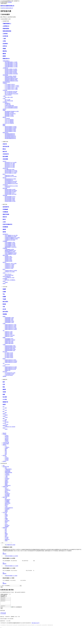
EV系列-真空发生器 (9, 375)
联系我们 (4, 461)
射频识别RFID (6, 58)
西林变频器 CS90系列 (9, 114)
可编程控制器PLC (7, 23)
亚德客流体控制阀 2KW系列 (10, 346)
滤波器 (4, 229)
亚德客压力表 (7, 370)
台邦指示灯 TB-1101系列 (10, 271)
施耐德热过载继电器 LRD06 (10, 250)
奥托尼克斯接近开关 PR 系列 (10, 182)
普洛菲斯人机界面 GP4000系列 (11, 72)
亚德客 (6, 448)
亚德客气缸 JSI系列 (8, 334)
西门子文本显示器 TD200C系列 (11, 91)
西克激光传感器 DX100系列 (10, 191)
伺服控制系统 (6, 28)
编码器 (4, 53)
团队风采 (6, 439)
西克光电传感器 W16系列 (10, 200)
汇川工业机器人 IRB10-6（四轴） (11, 89)
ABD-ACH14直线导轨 (9, 121)
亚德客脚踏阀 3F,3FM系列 (10, 339)
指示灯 (4, 219)
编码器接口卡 (7, 103)
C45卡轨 (5, 399)
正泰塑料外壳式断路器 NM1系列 (11, 238)
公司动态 (6, 460)
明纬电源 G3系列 (8, 256)
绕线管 (4, 389)
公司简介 (6, 435)
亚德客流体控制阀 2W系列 (10, 345)
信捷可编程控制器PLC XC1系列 (11, 63)
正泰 (6, 453)
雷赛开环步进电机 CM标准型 (10, 76)
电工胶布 (5, 397)
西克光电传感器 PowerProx (10, 196)
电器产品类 (5, 497)
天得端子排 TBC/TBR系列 (10, 426)
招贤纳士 (6, 440)
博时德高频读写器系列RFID (10, 136)
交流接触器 (5, 209)
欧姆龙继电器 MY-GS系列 (10, 251)
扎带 (4, 384)
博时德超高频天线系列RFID (10, 137)
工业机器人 (5, 33)
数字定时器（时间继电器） (10, 279)
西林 (6, 450)
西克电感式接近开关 (9, 180)
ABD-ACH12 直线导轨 (9, 123)
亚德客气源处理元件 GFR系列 (11, 329)
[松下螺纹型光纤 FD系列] (10, 544)
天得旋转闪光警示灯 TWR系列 (11, 270)
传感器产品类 (5, 486)
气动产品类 (5, 512)
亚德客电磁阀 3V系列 (9, 318)
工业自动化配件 (6, 443)
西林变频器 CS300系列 (9, 116)
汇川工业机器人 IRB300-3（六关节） (12, 85)
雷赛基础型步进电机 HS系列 (10, 77)
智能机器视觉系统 (7, 31)
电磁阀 (4, 289)
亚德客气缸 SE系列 (8, 332)
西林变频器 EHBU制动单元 (10, 113)
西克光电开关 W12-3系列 (10, 164)
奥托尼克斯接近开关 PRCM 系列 (11, 183)
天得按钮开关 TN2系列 (9, 267)
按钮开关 (5, 216)
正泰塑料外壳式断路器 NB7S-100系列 (12, 237)
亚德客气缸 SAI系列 (9, 336)
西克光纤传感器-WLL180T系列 (11, 170)
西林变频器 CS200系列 (9, 112)
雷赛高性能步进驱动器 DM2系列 (11, 78)
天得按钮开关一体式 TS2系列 (10, 263)
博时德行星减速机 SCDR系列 (10, 126)
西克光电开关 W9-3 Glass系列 (10, 162)
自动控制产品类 (6, 466)
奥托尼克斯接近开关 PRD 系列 (11, 181)
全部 (6, 456)
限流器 (4, 304)
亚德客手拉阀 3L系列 (9, 341)
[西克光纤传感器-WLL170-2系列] (11, 565)
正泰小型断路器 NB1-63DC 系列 (11, 235)
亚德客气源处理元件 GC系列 (10, 324)
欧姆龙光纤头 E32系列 (9, 175)
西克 (6, 454)
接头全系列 (5, 301)
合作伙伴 (6, 441)
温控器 (4, 231)
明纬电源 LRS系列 (8, 257)
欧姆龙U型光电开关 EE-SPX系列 (11, 185)
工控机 (4, 41)
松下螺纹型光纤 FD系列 (9, 169)
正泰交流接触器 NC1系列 (10, 242)
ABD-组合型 (7, 118)
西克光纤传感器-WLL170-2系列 (11, 171)
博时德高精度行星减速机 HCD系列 (12, 111)
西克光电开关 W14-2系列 (10, 167)
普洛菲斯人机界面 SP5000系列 (11, 71)
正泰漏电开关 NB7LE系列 (10, 240)
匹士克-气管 (7, 364)
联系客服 (10, 2)
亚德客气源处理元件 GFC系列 (11, 328)
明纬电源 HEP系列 (8, 261)
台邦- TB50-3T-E (8, 274)
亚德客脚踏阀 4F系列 (9, 338)
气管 (4, 306)
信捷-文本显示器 (8, 94)
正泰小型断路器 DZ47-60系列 (10, 236)
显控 (6, 449)
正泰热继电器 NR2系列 (9, 249)
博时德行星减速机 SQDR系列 (11, 127)
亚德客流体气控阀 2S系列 (10, 348)
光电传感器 (5, 159)
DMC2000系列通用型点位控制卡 (11, 107)
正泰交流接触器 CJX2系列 (10, 244)
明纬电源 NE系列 (8, 258)
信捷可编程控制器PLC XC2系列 (11, 64)
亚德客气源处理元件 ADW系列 (11, 361)
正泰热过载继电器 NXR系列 (10, 254)
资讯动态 (4, 455)
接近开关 (5, 151)
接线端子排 (5, 401)
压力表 (4, 309)
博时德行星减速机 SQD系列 (10, 130)
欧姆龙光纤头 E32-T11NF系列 (11, 176)
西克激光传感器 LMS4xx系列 (10, 194)
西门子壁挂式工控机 (9, 100)
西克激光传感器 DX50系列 (10, 189)
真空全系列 (5, 311)
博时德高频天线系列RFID (10, 133)
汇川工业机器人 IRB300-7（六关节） (12, 86)
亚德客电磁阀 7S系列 (9, 319)
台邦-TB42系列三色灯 (9, 275)
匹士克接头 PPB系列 (9, 355)
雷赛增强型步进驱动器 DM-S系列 (11, 80)
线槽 (4, 394)
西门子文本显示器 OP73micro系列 (11, 93)
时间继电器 (5, 226)
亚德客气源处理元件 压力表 (10, 369)
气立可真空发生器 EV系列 (10, 372)
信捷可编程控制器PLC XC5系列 (11, 66)
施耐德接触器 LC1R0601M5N (10, 247)
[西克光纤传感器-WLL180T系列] (11, 555)
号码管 (4, 391)
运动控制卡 (5, 43)
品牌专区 (4, 444)
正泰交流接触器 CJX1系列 (10, 243)
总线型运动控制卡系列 (9, 105)
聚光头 (4, 149)
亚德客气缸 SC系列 (8, 331)
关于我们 (4, 434)
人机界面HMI (6, 26)
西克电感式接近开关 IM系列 (10, 178)
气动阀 (4, 299)
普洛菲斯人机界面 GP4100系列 (11, 69)
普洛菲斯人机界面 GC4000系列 (11, 70)
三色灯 (4, 221)
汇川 (6, 446)
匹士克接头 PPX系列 (9, 357)
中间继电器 (5, 211)
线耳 (4, 381)
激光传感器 (5, 156)
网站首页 (4, 433)
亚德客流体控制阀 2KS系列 (10, 349)
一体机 (4, 38)
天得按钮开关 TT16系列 (9, 264)
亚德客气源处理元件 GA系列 (10, 325)
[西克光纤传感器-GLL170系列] (11, 575)
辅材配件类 (5, 527)
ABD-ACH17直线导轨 (9, 120)
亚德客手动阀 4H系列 (9, 343)
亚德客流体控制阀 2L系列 (10, 350)
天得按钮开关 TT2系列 (9, 265)
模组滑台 (5, 51)
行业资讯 (6, 457)
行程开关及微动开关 (7, 224)
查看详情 (4, 553)
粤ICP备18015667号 (35, 622)
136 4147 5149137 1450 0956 (3, 613)
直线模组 (5, 314)
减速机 (4, 56)
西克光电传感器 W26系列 (10, 198)
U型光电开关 (6, 154)
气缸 (4, 294)
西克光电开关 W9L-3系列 (10, 163)
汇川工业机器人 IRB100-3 (10, 84)
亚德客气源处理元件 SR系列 (10, 359)
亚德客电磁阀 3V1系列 (9, 317)
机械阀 (4, 296)
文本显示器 (5, 36)
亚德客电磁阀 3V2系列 (9, 322)
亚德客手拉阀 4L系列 (9, 342)
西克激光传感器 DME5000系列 (11, 190)
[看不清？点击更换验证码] (16, 607)
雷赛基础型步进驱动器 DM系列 (11, 79)
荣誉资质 (6, 436)
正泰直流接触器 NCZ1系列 (10, 245)
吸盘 (4, 386)
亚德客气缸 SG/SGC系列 (10, 335)
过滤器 (4, 291)
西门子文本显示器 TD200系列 (11, 92)
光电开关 (5, 144)
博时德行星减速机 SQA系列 (10, 131)
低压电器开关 (6, 206)
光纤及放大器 (6, 146)
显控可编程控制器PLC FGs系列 (11, 62)
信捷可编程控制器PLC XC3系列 (11, 65)
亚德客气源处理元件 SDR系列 (11, 362)
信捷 (6, 451)
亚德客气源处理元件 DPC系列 (11, 366)
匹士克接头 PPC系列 (9, 352)
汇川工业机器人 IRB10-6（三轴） (11, 87)
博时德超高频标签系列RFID (10, 138)
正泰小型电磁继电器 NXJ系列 (11, 252)
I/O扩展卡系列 (8, 104)
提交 (1, 608)
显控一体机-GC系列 (9, 97)
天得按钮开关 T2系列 (9, 268)
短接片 (4, 404)
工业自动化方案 (6, 442)
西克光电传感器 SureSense (10, 197)
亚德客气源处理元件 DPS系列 (11, 368)
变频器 (4, 48)
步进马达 (5, 46)
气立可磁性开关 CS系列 (9, 277)
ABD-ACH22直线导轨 (9, 119)
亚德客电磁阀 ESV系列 (9, 321)
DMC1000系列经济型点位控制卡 (11, 106)
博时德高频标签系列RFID (10, 134)
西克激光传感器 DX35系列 (10, 201)
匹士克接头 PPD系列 (9, 356)
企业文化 (6, 437)
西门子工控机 (7, 99)
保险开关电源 (6, 214)
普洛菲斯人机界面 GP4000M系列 (11, 73)
